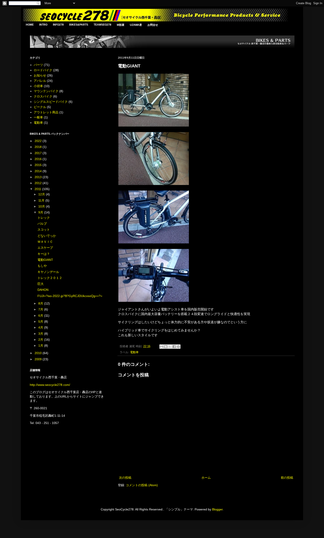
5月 (41, 321)
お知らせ (40, 75)
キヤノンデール (48, 272)
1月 (41, 345)
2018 (39, 147)
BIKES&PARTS (78, 24)
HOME (30, 24)
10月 (42, 206)
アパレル (40, 80)
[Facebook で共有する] (174, 346)
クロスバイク (43, 96)
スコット (43, 229)
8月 (41, 303)
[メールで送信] (161, 346)
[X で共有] (170, 346)
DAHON (42, 289)
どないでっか (46, 235)
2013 (39, 177)
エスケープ (45, 247)
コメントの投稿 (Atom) (142, 485)
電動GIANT (45, 260)
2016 (39, 159)
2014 (39, 171)
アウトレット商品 (46, 112)
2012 (39, 183)
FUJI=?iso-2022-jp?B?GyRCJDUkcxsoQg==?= (69, 296)
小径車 (38, 86)
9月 (41, 212)
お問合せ (152, 24)
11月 (41, 200)
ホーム (206, 477)
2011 (38, 189)
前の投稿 (287, 477)
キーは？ (43, 254)
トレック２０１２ (49, 278)
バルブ (42, 223)
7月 (41, 309)
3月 (41, 333)
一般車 (38, 117)
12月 (42, 194)
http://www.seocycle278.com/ (50, 385)
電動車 (134, 352)
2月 (41, 339)
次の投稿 (125, 477)
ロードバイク (43, 70)
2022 (39, 141)
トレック (43, 217)
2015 (39, 165)
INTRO (43, 24)
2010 (39, 353)
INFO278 (58, 24)
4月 (41, 327)
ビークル (40, 107)
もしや (42, 265)
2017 (39, 153)
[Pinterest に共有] (178, 346)
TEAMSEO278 (102, 24)
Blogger (217, 509)
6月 (41, 315)
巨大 (40, 284)
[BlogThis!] (166, 346)
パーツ (38, 65)
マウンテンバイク (46, 91)
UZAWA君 (136, 24)
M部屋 (120, 24)
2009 (39, 359)
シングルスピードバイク (51, 101)
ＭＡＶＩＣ (45, 241)
